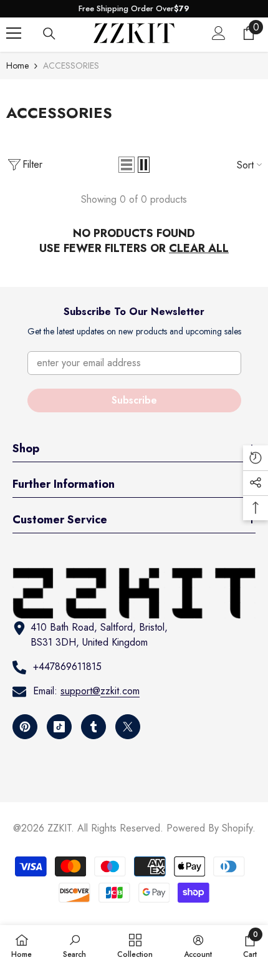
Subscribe (134, 400)
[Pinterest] (24, 726)
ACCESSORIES (71, 65)
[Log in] (219, 33)
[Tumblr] (93, 726)
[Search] (49, 33)
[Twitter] (127, 726)
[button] (126, 165)
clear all (199, 248)
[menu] (13, 33)
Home (17, 65)
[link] (74, 945)
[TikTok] (59, 726)
